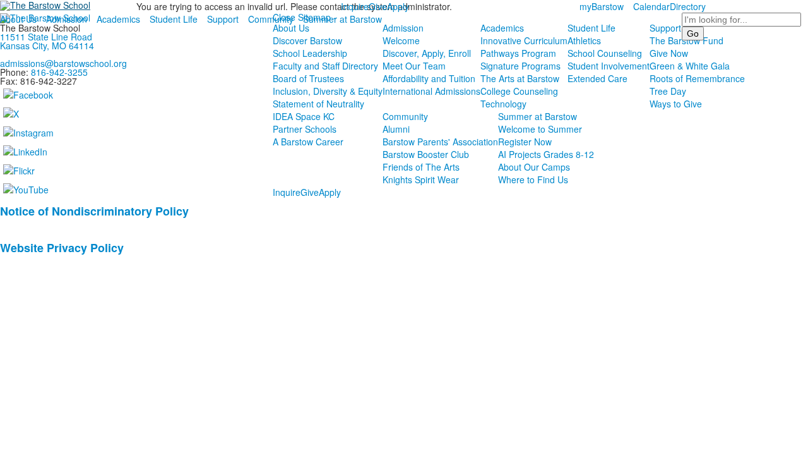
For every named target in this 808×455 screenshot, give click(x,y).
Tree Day (668, 91)
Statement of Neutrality (318, 103)
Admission (66, 19)
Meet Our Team (414, 65)
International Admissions (431, 91)
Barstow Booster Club (426, 154)
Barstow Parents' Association (440, 141)
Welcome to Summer (540, 129)
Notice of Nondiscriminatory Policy (94, 211)
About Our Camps (534, 167)
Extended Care (597, 78)
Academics (118, 19)
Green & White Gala (690, 65)
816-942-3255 (59, 72)
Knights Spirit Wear (421, 179)
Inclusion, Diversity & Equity (328, 91)
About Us (18, 19)
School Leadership (310, 53)
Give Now (669, 53)
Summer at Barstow (342, 19)
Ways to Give (676, 103)
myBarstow (601, 6)
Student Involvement (608, 65)
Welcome (401, 40)
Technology (503, 103)
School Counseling (604, 53)
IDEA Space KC (304, 116)
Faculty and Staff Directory (325, 65)
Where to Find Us (533, 179)
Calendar (651, 6)
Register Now (525, 141)
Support (223, 19)
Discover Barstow (307, 40)
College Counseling (519, 91)
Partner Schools (304, 129)
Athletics (584, 40)
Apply (398, 6)
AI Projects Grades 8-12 (546, 154)
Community (271, 19)
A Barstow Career (308, 141)
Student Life (174, 19)
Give (378, 6)
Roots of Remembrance (697, 78)
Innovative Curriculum (523, 40)
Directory (688, 6)
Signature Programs (520, 65)
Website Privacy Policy (62, 248)
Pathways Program (518, 53)
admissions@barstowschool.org (63, 63)
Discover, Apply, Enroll (427, 53)
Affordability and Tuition (429, 78)
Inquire (355, 6)
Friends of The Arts (421, 167)
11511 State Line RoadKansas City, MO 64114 (47, 41)
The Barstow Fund (686, 40)
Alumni (396, 129)
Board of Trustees (308, 78)
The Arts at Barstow (519, 78)
